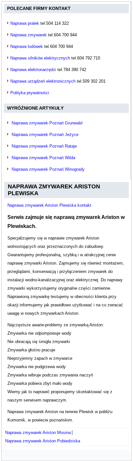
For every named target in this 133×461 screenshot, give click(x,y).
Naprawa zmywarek (28, 34)
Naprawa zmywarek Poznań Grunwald (47, 123)
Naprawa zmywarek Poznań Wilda (43, 157)
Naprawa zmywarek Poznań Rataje (44, 146)
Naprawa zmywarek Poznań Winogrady (48, 169)
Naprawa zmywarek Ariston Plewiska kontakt (49, 205)
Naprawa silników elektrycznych (40, 58)
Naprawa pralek (24, 23)
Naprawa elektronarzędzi (33, 69)
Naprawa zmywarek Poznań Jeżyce (45, 134)
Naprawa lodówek (26, 46)
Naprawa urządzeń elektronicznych (43, 81)
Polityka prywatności (29, 92)
